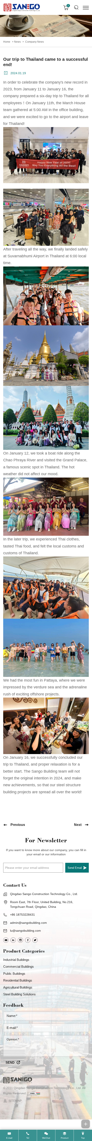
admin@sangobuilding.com (28, 922)
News (17, 41)
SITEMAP (15, 1100)
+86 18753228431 (22, 914)
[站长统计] (35, 1093)
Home (6, 41)
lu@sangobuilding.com (25, 930)
